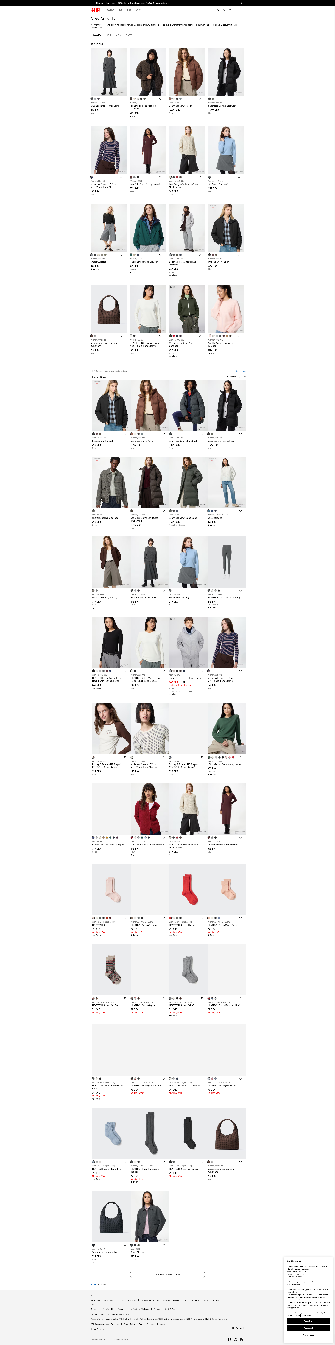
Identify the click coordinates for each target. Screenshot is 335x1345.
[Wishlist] (224, 10)
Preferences (308, 1335)
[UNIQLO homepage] (95, 10)
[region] (308, 1300)
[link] (170, 3)
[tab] (111, 10)
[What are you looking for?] (218, 10)
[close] (93, 3)
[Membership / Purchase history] (230, 10)
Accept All (308, 1321)
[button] (109, 72)
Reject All (308, 1328)
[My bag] (236, 10)
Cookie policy (306, 1315)
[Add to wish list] (121, 99)
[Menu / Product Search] (241, 10)
